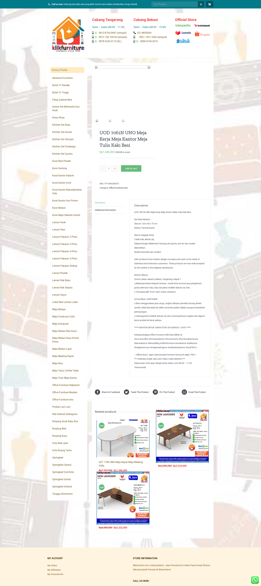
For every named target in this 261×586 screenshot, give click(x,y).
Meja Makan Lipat (62, 348)
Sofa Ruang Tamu (62, 450)
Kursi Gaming (59, 168)
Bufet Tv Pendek (61, 85)
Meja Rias (57, 363)
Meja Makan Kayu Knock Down (65, 340)
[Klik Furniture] (68, 17)
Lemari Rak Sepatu (62, 287)
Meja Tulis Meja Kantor (64, 377)
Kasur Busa (58, 117)
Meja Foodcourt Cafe (63, 316)
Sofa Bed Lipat (60, 443)
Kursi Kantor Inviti (61, 182)
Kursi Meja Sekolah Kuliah (66, 215)
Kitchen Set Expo (61, 124)
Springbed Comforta (63, 472)
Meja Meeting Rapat (63, 356)
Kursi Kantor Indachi (63, 175)
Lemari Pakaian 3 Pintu (64, 244)
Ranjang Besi (59, 428)
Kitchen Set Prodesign (64, 146)
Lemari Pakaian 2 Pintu (64, 236)
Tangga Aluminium (62, 493)
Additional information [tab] (105, 210)
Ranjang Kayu (59, 435)
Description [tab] (100, 202)
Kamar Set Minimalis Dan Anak (66, 108)
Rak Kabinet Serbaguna (64, 414)
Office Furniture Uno (118, 188)
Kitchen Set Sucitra (62, 153)
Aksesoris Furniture (62, 78)
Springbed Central (61, 464)
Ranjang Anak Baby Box (65, 421)
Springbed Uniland (62, 486)
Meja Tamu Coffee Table (65, 370)
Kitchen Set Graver (62, 132)
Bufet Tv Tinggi (60, 92)
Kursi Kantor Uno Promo (65, 200)
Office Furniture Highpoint (66, 385)
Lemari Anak (59, 222)
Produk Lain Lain (61, 406)
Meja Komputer (60, 323)
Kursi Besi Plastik (61, 161)
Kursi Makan (59, 207)
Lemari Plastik (60, 273)
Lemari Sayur (59, 294)
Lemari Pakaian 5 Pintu (64, 258)
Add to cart (131, 168)
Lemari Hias (58, 229)
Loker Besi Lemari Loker (65, 302)
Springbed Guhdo (61, 479)
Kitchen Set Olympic (63, 139)
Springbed (57, 457)
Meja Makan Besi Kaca (64, 331)
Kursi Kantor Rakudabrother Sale (67, 191)
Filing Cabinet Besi (62, 99)
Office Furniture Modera (64, 392)
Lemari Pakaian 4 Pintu (64, 251)
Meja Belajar (59, 309)
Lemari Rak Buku (61, 280)
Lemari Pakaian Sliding (64, 265)
